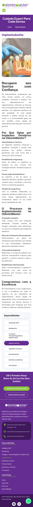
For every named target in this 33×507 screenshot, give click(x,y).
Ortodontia (13, 365)
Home (10, 27)
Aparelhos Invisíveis (15, 349)
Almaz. (23, 497)
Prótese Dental (14, 354)
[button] (3, 10)
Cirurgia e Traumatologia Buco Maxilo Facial (16, 335)
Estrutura (5, 486)
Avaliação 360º (14, 323)
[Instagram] (19, 504)
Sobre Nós (5, 483)
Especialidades (20, 27)
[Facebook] (14, 504)
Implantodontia (14, 343)
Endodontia (13, 328)
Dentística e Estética (16, 360)
